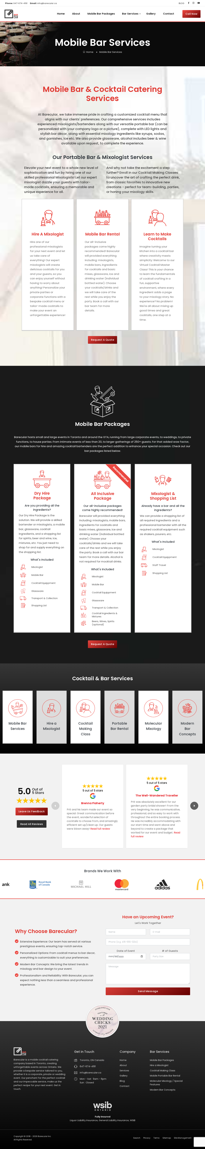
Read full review (100, 829)
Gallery (151, 14)
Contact (168, 14)
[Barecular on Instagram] (193, 3)
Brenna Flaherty (92, 803)
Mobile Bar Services (110, 52)
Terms (156, 1138)
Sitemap (167, 1138)
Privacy (146, 1138)
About (76, 14)
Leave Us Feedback (32, 811)
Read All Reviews (31, 824)
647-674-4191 (16, 3)
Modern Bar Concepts (162, 1089)
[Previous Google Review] (55, 806)
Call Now (191, 14)
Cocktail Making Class (162, 1070)
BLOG (181, 3)
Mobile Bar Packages (101, 14)
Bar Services (130, 14)
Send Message (148, 991)
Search (136, 1138)
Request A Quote (102, 340)
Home (61, 14)
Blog (122, 1081)
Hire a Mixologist (159, 1065)
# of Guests (170, 951)
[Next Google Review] (194, 806)
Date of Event (126, 951)
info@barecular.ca (43, 3)
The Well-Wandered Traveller (156, 795)
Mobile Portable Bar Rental (165, 1075)
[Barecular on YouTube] (198, 3)
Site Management (182, 1138)
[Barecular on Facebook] (189, 3)
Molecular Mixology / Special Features (166, 1082)
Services (124, 1070)
